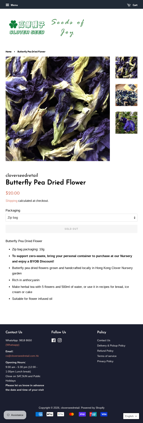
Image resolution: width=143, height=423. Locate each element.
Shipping (12, 200)
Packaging (13, 210)
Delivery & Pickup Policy (111, 345)
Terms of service (107, 355)
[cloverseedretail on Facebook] (53, 341)
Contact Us (103, 340)
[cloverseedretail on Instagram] (60, 341)
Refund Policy (105, 350)
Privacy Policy (105, 361)
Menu (14, 5)
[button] (131, 416)
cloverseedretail (70, 407)
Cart (134, 5)
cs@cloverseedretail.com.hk (22, 355)
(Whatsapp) (12, 344)
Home (9, 51)
